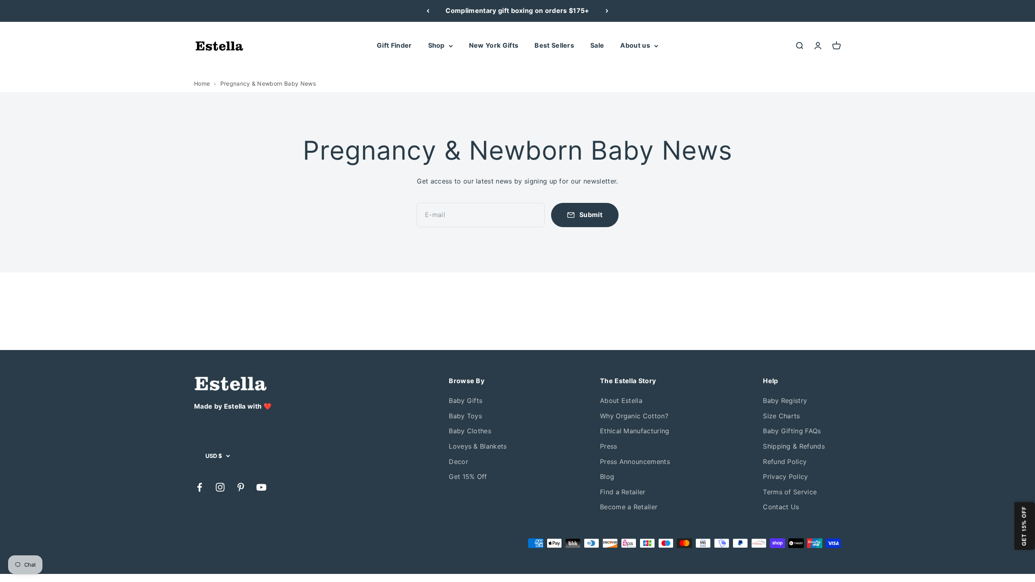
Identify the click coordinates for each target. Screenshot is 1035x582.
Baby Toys (465, 416)
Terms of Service (790, 492)
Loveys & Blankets (478, 446)
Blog (607, 476)
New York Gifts (493, 45)
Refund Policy (785, 462)
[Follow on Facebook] (199, 487)
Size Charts (781, 416)
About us (635, 45)
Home (202, 83)
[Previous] (428, 11)
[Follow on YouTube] (261, 487)
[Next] (607, 11)
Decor (458, 462)
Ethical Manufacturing (635, 431)
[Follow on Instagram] (220, 487)
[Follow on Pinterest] (240, 487)
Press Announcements (635, 462)
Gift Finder (394, 45)
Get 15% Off (468, 476)
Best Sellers (554, 45)
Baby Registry (785, 400)
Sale (597, 45)
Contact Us (781, 507)
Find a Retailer (623, 492)
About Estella (621, 400)
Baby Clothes (470, 431)
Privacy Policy (785, 476)
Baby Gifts (465, 400)
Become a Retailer (628, 507)
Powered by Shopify (268, 543)
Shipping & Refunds (794, 446)
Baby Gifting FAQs (792, 431)
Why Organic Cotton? (634, 416)
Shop (436, 45)
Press (608, 446)
